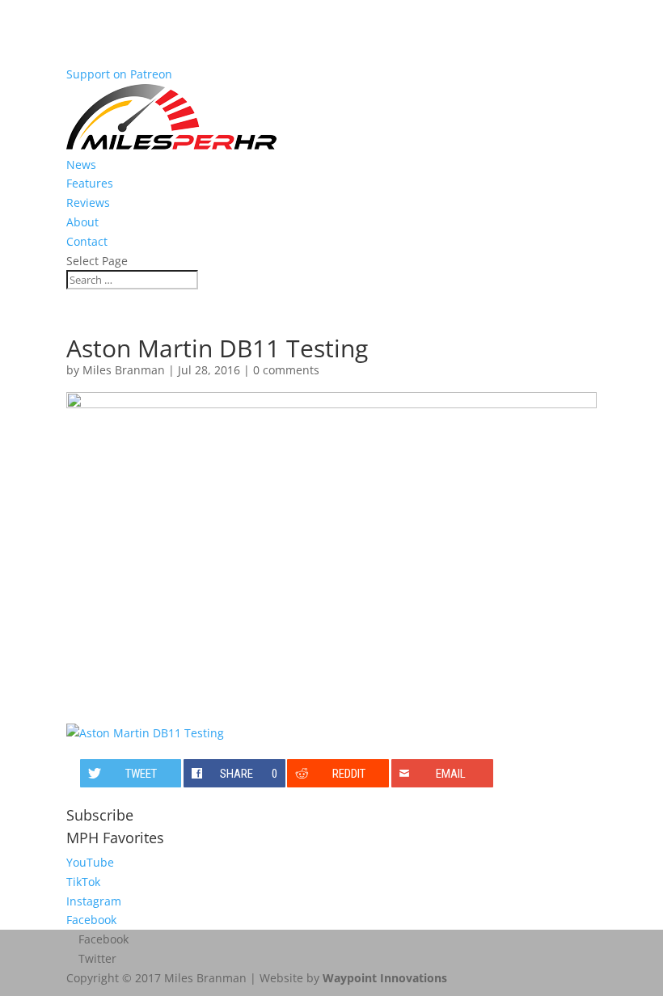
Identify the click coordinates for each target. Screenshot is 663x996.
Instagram (93, 901)
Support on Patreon (119, 74)
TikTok (83, 881)
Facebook (91, 919)
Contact (87, 241)
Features (89, 183)
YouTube (90, 862)
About (82, 222)
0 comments (286, 370)
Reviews (88, 202)
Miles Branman (123, 370)
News (81, 164)
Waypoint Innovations (385, 977)
